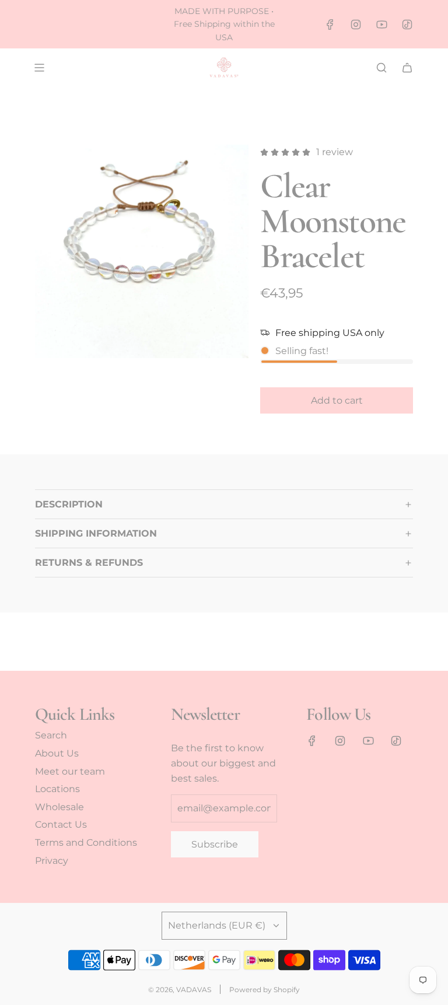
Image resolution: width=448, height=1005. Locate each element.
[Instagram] (356, 24)
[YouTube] (381, 24)
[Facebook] (330, 24)
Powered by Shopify (264, 989)
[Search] (381, 67)
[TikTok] (407, 24)
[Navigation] (39, 67)
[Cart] (407, 67)
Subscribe (214, 844)
